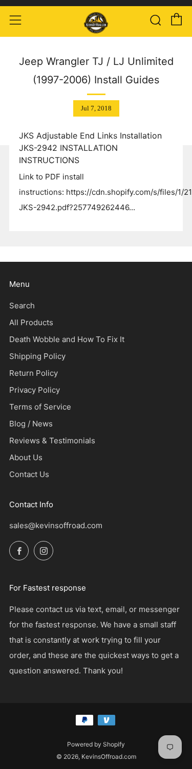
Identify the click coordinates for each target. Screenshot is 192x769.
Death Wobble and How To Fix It (66, 339)
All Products (31, 322)
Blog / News (31, 423)
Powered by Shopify (96, 744)
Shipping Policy (37, 356)
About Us (25, 457)
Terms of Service (40, 407)
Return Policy (33, 373)
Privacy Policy (34, 390)
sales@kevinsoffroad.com (55, 525)
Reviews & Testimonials (52, 440)
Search (22, 305)
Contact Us (29, 474)
